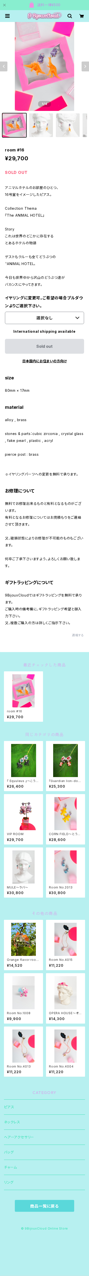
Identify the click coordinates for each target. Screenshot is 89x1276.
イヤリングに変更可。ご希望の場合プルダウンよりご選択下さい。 (44, 301)
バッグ (9, 1152)
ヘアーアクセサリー (19, 1137)
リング (8, 1182)
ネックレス (12, 1122)
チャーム (10, 1167)
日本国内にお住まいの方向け (44, 361)
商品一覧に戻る (44, 1206)
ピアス (9, 1107)
